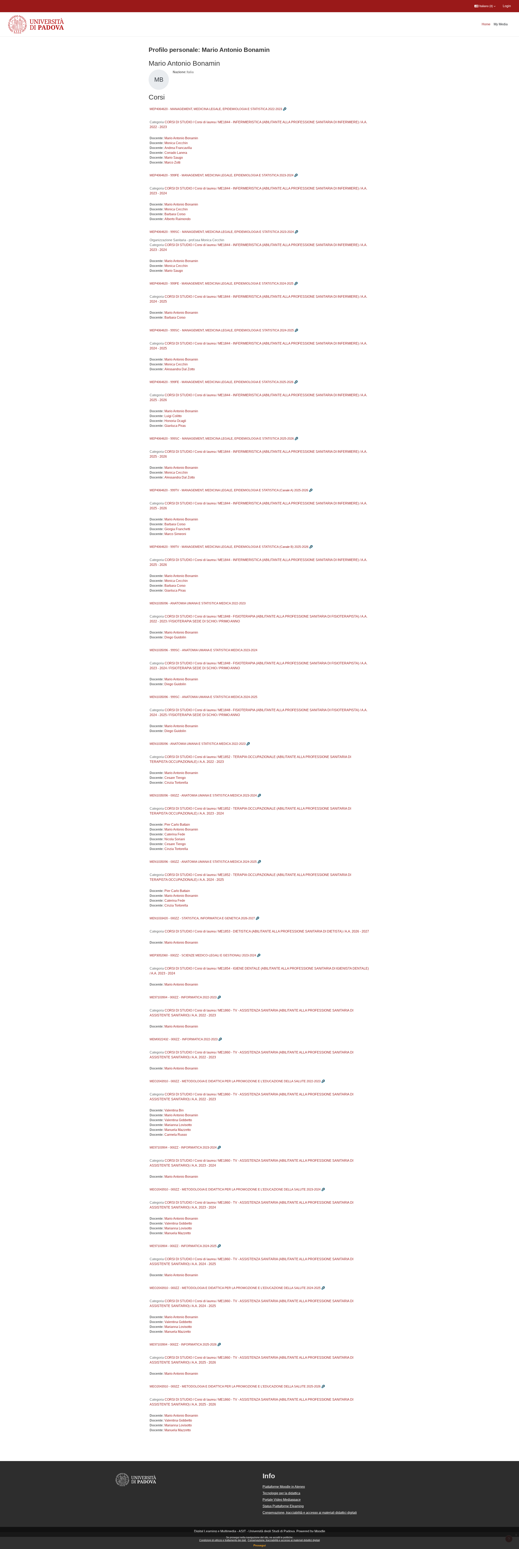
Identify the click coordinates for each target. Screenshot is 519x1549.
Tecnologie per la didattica (281, 1493)
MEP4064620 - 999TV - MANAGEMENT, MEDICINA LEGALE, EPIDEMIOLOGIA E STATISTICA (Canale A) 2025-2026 (229, 490)
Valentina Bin (174, 1110)
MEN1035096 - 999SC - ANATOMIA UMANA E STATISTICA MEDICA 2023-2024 (203, 650)
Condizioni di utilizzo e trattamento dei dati (223, 1540)
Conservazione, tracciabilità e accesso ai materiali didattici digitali (284, 1540)
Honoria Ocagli (175, 421)
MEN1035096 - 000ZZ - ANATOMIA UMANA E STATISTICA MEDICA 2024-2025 (203, 861)
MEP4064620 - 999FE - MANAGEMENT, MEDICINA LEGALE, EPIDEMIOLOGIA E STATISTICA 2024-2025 (221, 283)
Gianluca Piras (175, 425)
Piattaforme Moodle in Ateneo (284, 1486)
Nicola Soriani (174, 839)
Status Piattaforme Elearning (283, 1506)
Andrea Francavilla (178, 148)
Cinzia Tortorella (176, 782)
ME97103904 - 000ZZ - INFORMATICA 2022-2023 (183, 997)
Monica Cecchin (176, 143)
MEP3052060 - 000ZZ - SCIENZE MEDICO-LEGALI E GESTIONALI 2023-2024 (203, 955)
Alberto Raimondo (177, 219)
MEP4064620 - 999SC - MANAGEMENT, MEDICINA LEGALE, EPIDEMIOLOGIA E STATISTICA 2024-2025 (222, 330)
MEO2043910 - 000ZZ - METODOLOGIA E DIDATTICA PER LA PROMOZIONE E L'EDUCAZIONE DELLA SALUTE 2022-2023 (235, 1081)
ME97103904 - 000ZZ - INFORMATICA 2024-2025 (183, 1246)
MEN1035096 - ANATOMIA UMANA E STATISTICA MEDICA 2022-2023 (198, 603)
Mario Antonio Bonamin (181, 138)
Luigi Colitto (173, 416)
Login (507, 6)
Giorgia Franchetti (177, 529)
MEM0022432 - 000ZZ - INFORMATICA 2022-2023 (184, 1039)
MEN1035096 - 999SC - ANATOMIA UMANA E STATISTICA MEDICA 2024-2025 (203, 697)
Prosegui (259, 1545)
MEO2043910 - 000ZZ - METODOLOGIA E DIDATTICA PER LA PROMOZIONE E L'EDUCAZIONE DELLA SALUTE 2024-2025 (235, 1288)
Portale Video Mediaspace (282, 1499)
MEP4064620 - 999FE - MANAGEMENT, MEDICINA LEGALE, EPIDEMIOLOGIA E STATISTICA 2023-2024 (221, 175)
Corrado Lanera (175, 152)
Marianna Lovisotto (178, 1125)
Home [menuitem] (486, 24)
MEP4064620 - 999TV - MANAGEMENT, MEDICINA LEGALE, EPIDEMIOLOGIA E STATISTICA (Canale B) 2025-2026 (229, 546)
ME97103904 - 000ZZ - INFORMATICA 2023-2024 (183, 1147)
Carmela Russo (175, 1134)
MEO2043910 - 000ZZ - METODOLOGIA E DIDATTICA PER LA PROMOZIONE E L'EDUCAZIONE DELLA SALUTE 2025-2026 (235, 1386)
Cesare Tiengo (175, 777)
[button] (485, 6)
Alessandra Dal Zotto (179, 369)
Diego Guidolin (175, 637)
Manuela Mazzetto (177, 1130)
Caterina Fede (174, 834)
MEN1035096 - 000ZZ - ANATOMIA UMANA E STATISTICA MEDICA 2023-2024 (203, 795)
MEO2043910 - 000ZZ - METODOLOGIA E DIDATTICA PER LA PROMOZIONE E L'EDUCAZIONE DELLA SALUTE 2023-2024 (235, 1189)
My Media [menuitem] (501, 24)
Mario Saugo (173, 157)
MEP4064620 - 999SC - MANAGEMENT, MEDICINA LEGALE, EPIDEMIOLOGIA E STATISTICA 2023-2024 (222, 231)
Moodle (319, 1531)
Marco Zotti (172, 162)
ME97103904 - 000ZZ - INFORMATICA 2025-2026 (183, 1344)
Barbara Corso (175, 214)
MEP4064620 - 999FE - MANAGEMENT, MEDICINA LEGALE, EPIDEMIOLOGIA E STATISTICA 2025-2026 (221, 382)
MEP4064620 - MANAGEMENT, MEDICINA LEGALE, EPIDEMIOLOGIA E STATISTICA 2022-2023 (216, 109)
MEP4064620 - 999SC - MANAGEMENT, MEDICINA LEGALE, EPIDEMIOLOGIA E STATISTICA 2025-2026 (222, 438)
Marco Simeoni (175, 534)
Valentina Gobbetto (178, 1120)
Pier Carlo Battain (177, 824)
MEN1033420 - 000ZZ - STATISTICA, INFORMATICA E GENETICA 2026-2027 (202, 918)
